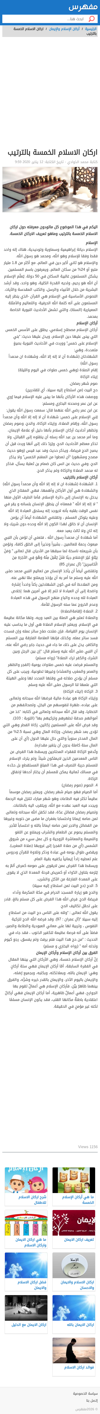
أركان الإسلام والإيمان (64, 29)
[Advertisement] (50, 95)
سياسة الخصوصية (85, 1394)
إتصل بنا (92, 1401)
